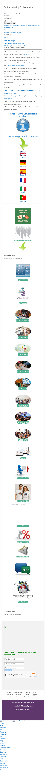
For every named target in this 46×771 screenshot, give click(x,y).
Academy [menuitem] (3, 770)
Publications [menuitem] (4, 734)
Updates (18, 694)
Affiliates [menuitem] (3, 730)
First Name (8, 657)
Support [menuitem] (2, 745)
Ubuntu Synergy (27, 706)
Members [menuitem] (3, 727)
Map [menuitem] (1, 759)
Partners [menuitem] (3, 732)
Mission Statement (23, 526)
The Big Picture (23, 602)
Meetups (7, 38)
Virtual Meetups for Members (14, 43)
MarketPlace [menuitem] (4, 754)
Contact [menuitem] (2, 743)
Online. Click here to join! (12, 32)
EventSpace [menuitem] (4, 767)
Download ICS (9, 25)
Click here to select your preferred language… (23, 136)
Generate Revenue (22, 556)
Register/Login (18, 692)
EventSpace (23, 422)
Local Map (23, 354)
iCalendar (29, 25)
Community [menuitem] (4, 761)
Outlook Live (8, 27)
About (28, 692)
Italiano (23, 192)
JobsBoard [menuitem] (3, 765)
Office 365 (36, 25)
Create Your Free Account (23, 240)
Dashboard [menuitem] (3, 752)
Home (9, 692)
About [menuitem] (2, 725)
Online (20, 46)
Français (23, 184)
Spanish (28, 96)
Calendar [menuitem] (3, 739)
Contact (26, 694)
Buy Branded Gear (23, 501)
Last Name (8, 661)
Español (23, 175)
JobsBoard (23, 405)
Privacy (18, 697)
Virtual (26, 46)
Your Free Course (23, 478)
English (15, 96)
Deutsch (23, 166)
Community (23, 371)
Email (6, 666)
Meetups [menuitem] (3, 763)
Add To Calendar (10, 23)
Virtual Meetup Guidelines (15, 65)
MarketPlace (22, 320)
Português (22, 201)
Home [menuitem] (2, 723)
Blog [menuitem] (1, 736)
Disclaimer (27, 697)
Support (34, 694)
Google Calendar (20, 25)
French (33, 96)
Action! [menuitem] (2, 750)
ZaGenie (27, 710)
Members (14, 46)
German (21, 96)
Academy (23, 440)
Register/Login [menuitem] (5, 747)
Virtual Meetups (9, 41)
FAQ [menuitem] (1, 741)
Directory (23, 337)
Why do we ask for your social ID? (13, 258)
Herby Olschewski (27, 702)
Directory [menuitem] (3, 756)
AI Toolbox (23, 303)
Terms (12, 697)
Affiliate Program (23, 542)
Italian (39, 96)
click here (25, 54)
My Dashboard (23, 280)
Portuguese (8, 98)
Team (34, 692)
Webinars (23, 458)
